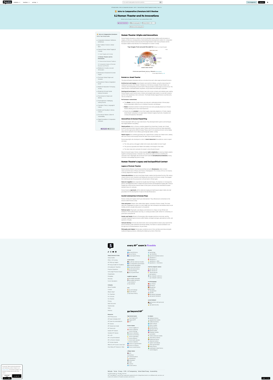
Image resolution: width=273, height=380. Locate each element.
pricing (34, 2)
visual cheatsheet (123, 23)
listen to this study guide (137, 26)
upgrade (261, 2)
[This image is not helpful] (164, 73)
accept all (16, 376)
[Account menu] (267, 2)
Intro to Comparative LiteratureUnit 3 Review (136, 11)
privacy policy (5, 369)
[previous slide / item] (127, 61)
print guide (104, 128)
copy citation (146, 23)
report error (111, 128)
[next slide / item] (167, 61)
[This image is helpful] (162, 73)
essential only (6, 376)
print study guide (136, 23)
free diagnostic (252, 2)
